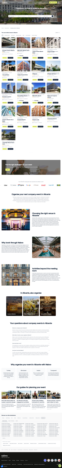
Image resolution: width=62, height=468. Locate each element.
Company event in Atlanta (17, 433)
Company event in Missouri (17, 434)
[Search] (48, 2)
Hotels (12, 449)
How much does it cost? (16, 343)
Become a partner (4, 460)
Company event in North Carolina (54, 427)
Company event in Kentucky (41, 430)
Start (8, 169)
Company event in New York (53, 423)
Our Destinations (12, 2)
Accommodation (28, 35)
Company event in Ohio (52, 426)
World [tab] (17, 420)
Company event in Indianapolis (18, 430)
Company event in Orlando (29, 434)
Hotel (23, 35)
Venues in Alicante (5, 443)
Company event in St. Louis (41, 433)
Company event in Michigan (6, 426)
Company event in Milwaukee (30, 427)
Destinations (7, 28)
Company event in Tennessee (30, 433)
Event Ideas (20, 2)
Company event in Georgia (53, 433)
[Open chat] (59, 465)
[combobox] (12, 16)
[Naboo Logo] (5, 2)
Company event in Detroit (29, 426)
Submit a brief (53, 2)
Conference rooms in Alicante (52, 443)
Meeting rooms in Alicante (6, 445)
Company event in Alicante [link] (15, 28)
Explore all (57, 32)
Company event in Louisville (29, 431)
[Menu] (58, 2)
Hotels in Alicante (26, 443)
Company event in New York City (42, 423)
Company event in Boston (6, 423)
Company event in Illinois (41, 431)
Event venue (13, 35)
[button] (2, 466)
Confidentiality (19, 464)
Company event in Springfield (53, 431)
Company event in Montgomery (42, 434)
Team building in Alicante (13, 443)
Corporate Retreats (19, 449)
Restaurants (15, 449)
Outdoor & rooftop (34, 35)
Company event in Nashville (6, 433)
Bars (9, 449)
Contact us (22, 460)
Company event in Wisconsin (41, 427)
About (10, 460)
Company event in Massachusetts (18, 423)
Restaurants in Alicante (33, 443)
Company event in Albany (29, 423)
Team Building (6, 449)
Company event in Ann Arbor (41, 426)
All (2, 35)
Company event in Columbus (6, 427)
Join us (26, 460)
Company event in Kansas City (54, 434)
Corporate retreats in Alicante (42, 443)
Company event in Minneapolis (18, 431)
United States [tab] (4, 420)
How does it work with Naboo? (18, 350)
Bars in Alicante (20, 443)
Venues (3, 449)
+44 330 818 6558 (39, 2)
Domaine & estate (18, 35)
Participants (39, 16)
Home (3, 28)
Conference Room (25, 449)
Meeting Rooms (31, 449)
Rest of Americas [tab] (11, 420)
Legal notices (14, 464)
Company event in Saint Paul (6, 431)
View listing (4, 57)
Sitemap (17, 460)
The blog (13, 460)
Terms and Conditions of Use (28, 464)
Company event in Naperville (6, 430)
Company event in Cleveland (18, 426)
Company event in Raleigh (17, 427)
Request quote (10, 57)
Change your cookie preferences (39, 464)
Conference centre (7, 35)
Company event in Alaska (6, 434)
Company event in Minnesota (30, 430)
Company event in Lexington (53, 430)
